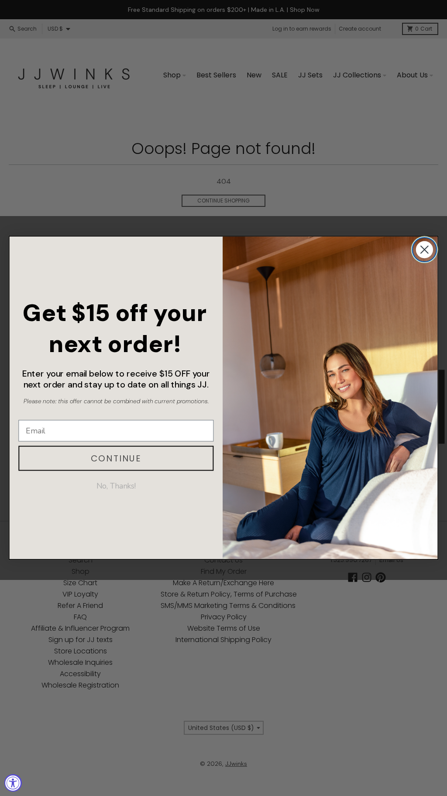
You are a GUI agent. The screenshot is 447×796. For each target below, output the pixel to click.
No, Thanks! (116, 486)
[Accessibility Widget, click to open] (13, 783)
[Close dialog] (424, 249)
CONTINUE (116, 458)
